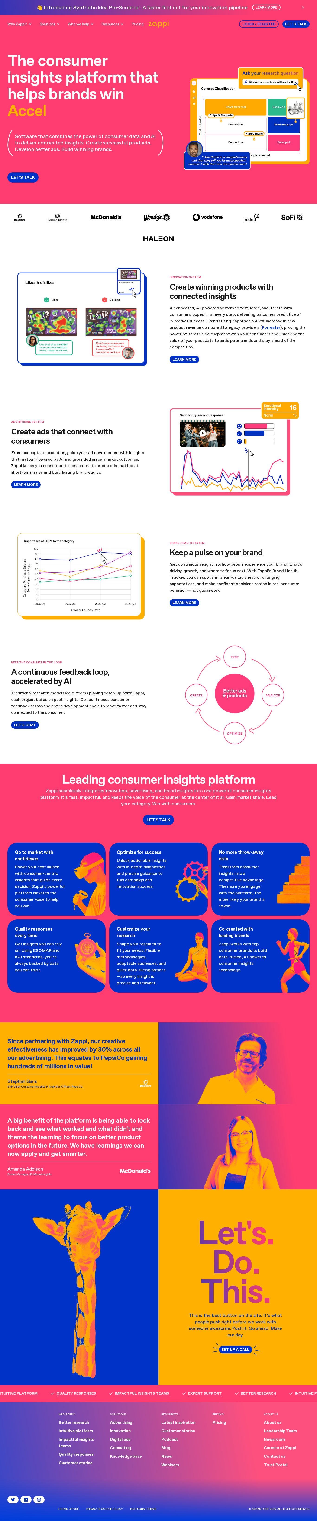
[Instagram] (39, 1499)
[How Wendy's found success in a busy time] (157, 217)
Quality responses (62, 1393)
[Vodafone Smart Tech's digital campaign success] (208, 217)
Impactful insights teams (128, 1393)
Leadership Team (280, 1431)
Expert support (191, 1393)
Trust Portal (276, 1465)
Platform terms (143, 1509)
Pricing (219, 1422)
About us (272, 1422)
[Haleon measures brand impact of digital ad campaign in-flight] (158, 238)
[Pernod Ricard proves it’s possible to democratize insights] (57, 217)
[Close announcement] (305, 7)
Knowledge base (126, 1456)
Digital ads (120, 1439)
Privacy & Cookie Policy (104, 1509)
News (166, 1456)
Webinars (170, 1465)
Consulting (120, 1448)
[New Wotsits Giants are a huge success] (19, 217)
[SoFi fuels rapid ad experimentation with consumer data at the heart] (292, 217)
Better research (244, 1393)
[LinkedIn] (26, 1499)
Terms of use (68, 1509)
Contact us (274, 1456)
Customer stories (75, 1463)
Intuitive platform (76, 1431)
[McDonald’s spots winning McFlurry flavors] (106, 217)
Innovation (120, 1431)
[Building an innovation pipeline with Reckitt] (252, 217)
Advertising (121, 1422)
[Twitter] (13, 1499)
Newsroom (274, 1439)
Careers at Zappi (280, 1448)
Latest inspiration (178, 1422)
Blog (165, 1448)
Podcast (169, 1439)
